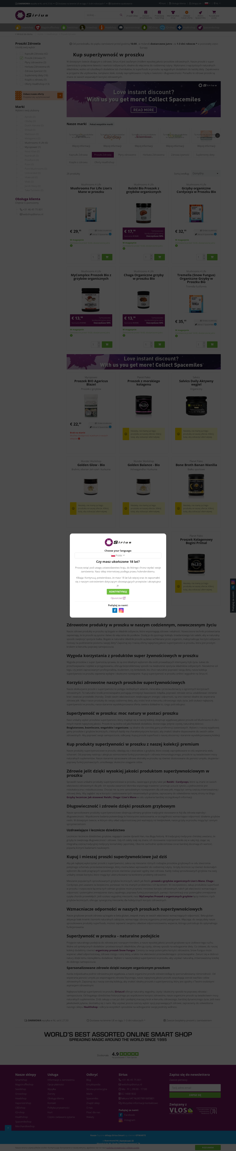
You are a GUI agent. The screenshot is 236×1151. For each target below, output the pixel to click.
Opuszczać (117, 598)
